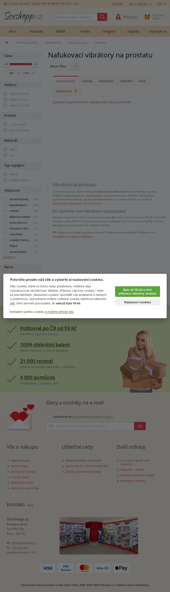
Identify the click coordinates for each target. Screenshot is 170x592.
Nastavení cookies (137, 302)
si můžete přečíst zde (59, 311)
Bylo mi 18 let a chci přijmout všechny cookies (137, 291)
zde (12, 303)
